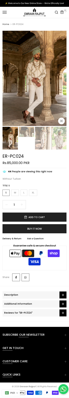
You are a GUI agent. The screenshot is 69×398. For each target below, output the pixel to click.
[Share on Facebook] (16, 277)
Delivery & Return (12, 238)
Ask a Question (35, 238)
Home (6, 24)
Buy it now (34, 228)
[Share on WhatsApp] (25, 277)
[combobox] (11, 392)
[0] (62, 12)
